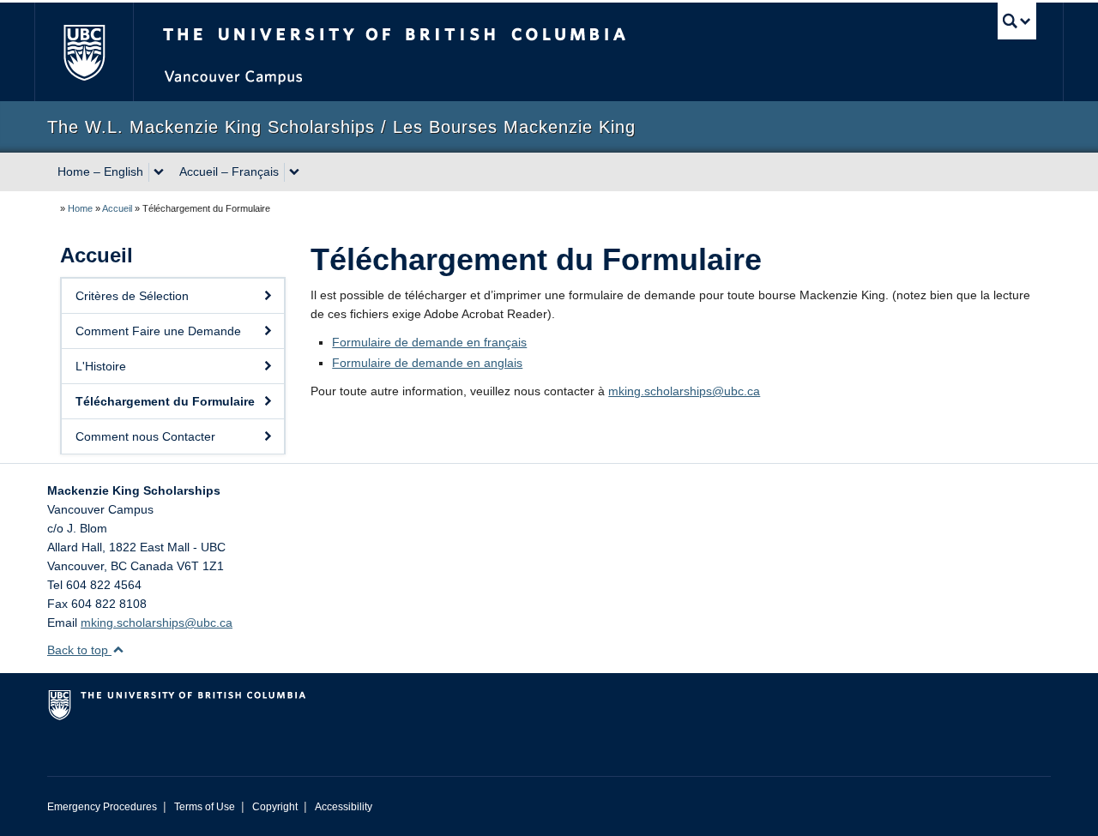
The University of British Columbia (83, 52)
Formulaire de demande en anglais (427, 363)
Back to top (79, 650)
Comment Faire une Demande (158, 331)
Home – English (100, 171)
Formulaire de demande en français (429, 342)
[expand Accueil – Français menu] (294, 172)
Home (80, 208)
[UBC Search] (1017, 21)
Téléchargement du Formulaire (165, 401)
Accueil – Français (229, 171)
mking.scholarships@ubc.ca (684, 391)
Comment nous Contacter (145, 436)
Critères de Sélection (132, 296)
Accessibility (343, 807)
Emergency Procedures (102, 807)
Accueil (117, 208)
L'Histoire (100, 366)
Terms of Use (204, 807)
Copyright (275, 807)
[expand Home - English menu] (158, 172)
